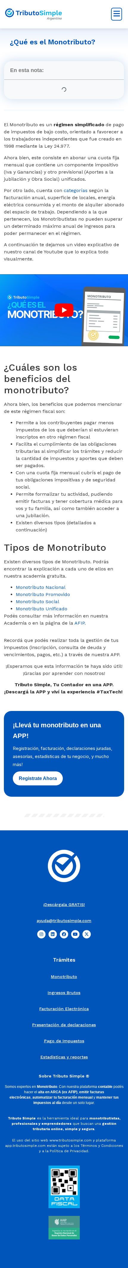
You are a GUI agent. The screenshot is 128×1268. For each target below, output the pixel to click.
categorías (76, 190)
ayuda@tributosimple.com (64, 920)
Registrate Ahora (38, 778)
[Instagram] (41, 934)
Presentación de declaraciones (64, 1024)
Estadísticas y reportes (64, 1057)
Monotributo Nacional (40, 587)
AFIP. (80, 623)
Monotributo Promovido (43, 594)
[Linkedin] (53, 934)
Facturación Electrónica (64, 1008)
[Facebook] (64, 934)
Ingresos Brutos (64, 992)
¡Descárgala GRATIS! (64, 904)
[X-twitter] (86, 934)
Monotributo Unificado (41, 609)
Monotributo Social (37, 601)
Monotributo (64, 976)
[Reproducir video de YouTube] (64, 310)
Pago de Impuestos (64, 1040)
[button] (116, 14)
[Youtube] (75, 934)
